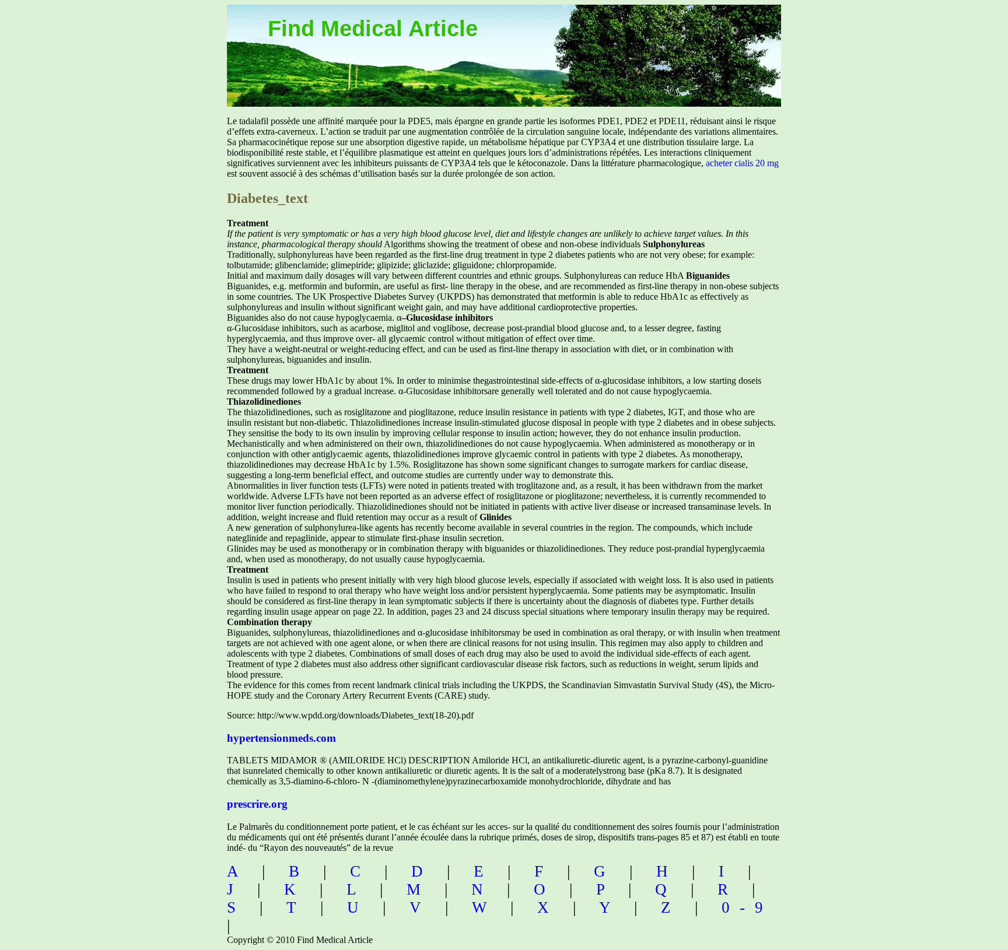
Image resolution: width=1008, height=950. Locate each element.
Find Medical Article (373, 28)
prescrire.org (257, 804)
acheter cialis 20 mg (742, 163)
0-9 (747, 907)
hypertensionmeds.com (281, 738)
